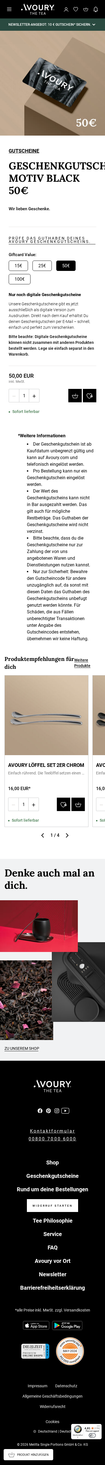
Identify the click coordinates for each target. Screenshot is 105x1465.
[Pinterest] (48, 1110)
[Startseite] (38, 9)
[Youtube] (65, 1110)
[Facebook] (40, 1110)
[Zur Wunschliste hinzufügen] (89, 395)
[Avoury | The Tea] (52, 1086)
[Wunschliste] (75, 9)
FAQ (53, 1247)
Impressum (37, 1386)
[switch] (92, 1435)
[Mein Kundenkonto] (66, 9)
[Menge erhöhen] (34, 395)
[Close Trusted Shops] (97, 1444)
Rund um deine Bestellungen (52, 1189)
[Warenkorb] (85, 9)
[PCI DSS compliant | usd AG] (70, 1351)
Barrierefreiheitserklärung (52, 1287)
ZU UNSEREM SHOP (21, 1048)
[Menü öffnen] (9, 9)
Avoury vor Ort (53, 1261)
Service (52, 1234)
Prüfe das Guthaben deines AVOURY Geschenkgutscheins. (50, 240)
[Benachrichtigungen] (95, 9)
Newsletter (52, 1274)
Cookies (52, 1421)
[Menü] (98, 1427)
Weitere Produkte (82, 663)
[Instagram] (57, 1110)
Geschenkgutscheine (52, 1176)
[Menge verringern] (14, 395)
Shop (52, 1162)
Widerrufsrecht (53, 1406)
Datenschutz (66, 1386)
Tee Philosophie (53, 1220)
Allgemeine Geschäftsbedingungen (52, 1396)
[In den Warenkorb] (75, 395)
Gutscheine (24, 151)
